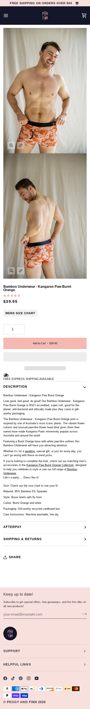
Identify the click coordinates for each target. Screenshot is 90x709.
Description (15, 386)
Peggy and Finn (22, 702)
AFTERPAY (12, 527)
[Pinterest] (21, 678)
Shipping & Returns (22, 539)
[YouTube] (37, 678)
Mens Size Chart (20, 313)
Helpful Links (17, 664)
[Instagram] (29, 678)
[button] (12, 295)
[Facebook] (5, 678)
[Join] (83, 614)
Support (11, 651)
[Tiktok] (13, 678)
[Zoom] (11, 145)
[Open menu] (9, 15)
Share (15, 557)
